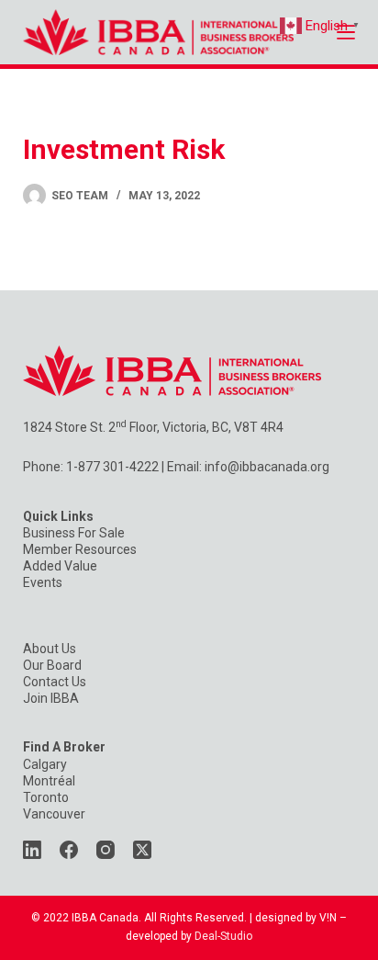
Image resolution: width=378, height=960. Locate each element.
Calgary (45, 764)
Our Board (52, 665)
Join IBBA (51, 698)
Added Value (60, 566)
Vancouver (54, 814)
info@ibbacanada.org (267, 466)
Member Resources (80, 549)
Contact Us (54, 681)
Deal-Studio (223, 936)
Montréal (49, 781)
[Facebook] (69, 850)
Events (42, 582)
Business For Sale (74, 532)
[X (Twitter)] (142, 850)
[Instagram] (105, 850)
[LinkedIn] (32, 850)
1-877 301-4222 (112, 466)
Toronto (46, 797)
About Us (49, 648)
